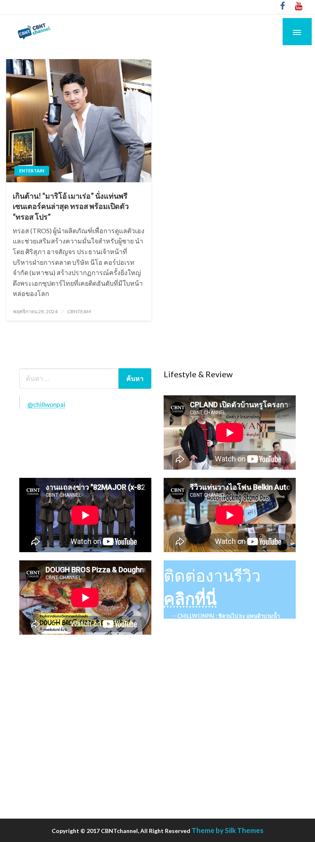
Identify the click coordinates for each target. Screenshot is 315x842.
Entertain (31, 170)
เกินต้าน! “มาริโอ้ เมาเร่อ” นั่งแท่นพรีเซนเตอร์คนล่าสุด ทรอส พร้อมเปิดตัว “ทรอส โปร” (71, 206)
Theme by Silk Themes (227, 830)
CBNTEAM (79, 311)
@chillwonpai (46, 404)
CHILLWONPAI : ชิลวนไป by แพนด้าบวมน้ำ (228, 616)
